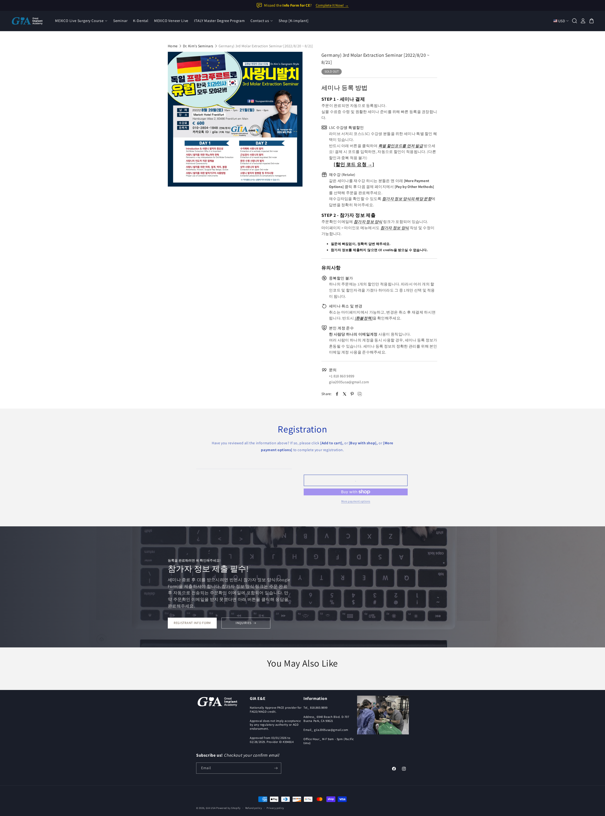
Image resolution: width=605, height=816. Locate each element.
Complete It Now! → (332, 5)
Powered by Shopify (228, 808)
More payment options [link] (355, 501)
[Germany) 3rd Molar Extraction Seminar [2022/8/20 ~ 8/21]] (235, 119)
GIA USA (211, 808)
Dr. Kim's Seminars (198, 46)
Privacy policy (275, 808)
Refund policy (253, 808)
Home (172, 46)
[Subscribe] (276, 768)
